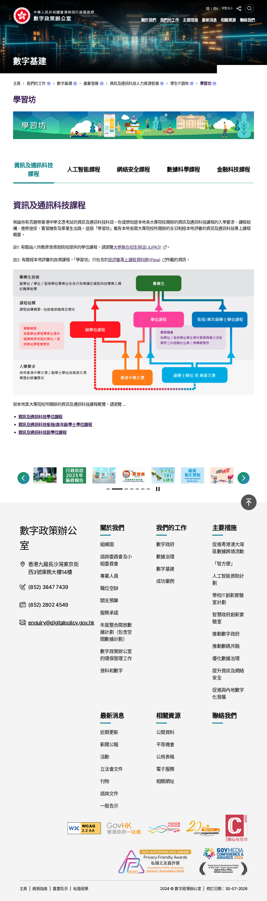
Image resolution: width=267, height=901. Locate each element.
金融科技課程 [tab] (233, 169)
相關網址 (165, 781)
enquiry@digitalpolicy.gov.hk (61, 622)
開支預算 (109, 600)
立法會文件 (111, 769)
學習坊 (205, 83)
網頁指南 (39, 888)
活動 (104, 757)
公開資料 (165, 732)
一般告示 (109, 806)
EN (215, 9)
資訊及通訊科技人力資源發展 (134, 83)
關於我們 (148, 19)
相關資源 (228, 19)
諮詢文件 (109, 793)
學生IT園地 (179, 83)
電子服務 (165, 769)
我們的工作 (169, 19)
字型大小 (227, 8)
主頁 (23, 888)
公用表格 (165, 757)
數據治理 (165, 556)
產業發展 (91, 83)
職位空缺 (109, 588)
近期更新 (109, 732)
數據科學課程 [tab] (183, 169)
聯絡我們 (247, 19)
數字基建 (64, 83)
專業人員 (109, 576)
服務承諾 (109, 613)
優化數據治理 (225, 658)
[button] (23, 478)
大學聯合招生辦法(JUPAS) (137, 247)
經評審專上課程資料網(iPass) (134, 259)
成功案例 (165, 581)
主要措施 (190, 19)
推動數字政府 (225, 634)
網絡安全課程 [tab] (133, 169)
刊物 (104, 781)
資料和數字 (111, 670)
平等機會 (165, 744)
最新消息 (209, 19)
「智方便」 (223, 563)
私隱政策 (80, 888)
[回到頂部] (249, 502)
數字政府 (165, 544)
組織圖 (107, 544)
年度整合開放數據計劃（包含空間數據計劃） (116, 632)
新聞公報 (109, 744)
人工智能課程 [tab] (83, 169)
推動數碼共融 (225, 646)
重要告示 (60, 888)
